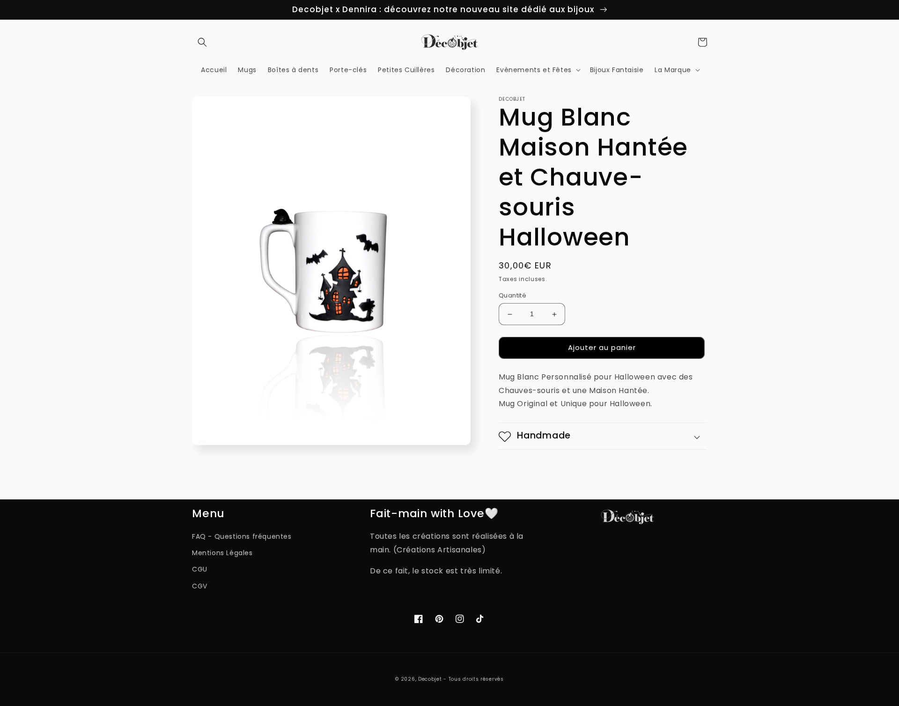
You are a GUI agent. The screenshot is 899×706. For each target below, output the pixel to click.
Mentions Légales (222, 552)
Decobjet (430, 679)
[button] (202, 42)
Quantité (512, 295)
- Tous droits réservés (473, 679)
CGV (199, 586)
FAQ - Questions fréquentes (242, 536)
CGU (199, 569)
